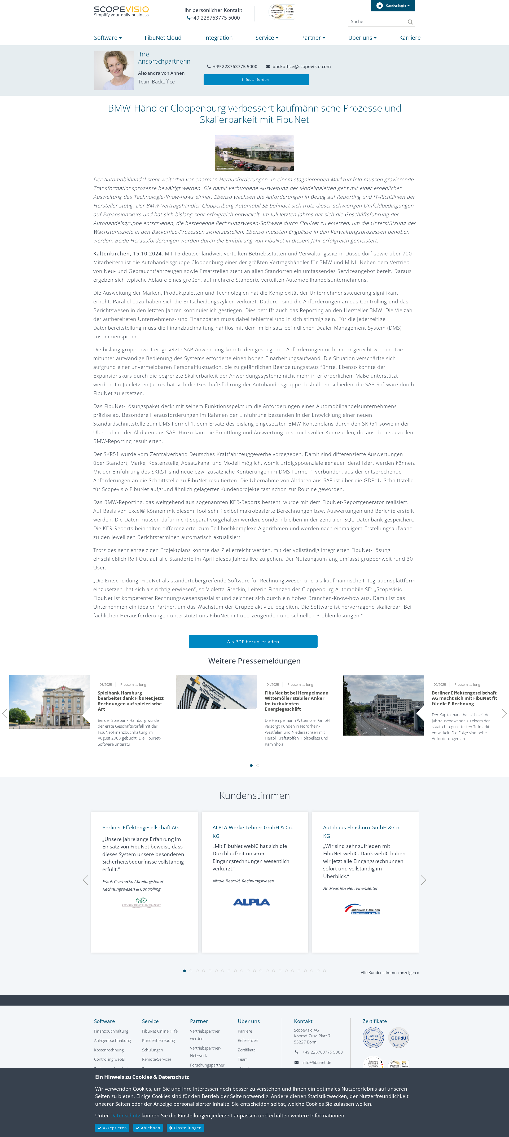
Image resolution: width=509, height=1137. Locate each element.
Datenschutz (125, 1115)
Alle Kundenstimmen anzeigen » (390, 972)
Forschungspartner (207, 1065)
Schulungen (152, 1049)
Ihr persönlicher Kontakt (213, 10)
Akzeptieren (114, 1127)
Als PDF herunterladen (253, 642)
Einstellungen (187, 1127)
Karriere (410, 37)
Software (106, 37)
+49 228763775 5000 (215, 17)
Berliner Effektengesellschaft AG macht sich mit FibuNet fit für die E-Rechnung (464, 698)
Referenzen (248, 1040)
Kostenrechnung (109, 1049)
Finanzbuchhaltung (111, 1031)
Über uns (361, 37)
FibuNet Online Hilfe (160, 1031)
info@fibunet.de (316, 1062)
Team (243, 1059)
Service (265, 37)
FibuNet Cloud (163, 37)
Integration (218, 37)
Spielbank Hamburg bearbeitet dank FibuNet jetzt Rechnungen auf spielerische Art (131, 701)
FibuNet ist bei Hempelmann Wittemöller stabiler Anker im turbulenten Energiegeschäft (296, 701)
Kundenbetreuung (158, 1040)
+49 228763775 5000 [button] (234, 66)
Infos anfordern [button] (256, 79)
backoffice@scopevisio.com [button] (301, 66)
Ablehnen (150, 1127)
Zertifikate (247, 1049)
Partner (311, 37)
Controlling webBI (109, 1059)
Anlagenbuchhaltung (112, 1040)
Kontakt (303, 1021)
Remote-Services (157, 1059)
